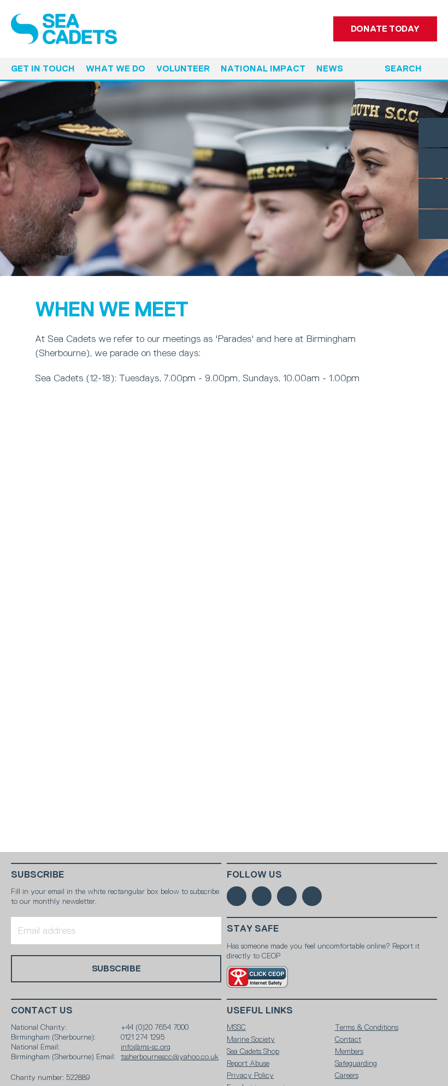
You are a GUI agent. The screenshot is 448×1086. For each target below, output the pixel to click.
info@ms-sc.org (145, 1046)
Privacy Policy (250, 1075)
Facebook (433, 132)
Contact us (42, 1010)
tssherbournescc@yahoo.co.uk (170, 1056)
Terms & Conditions (366, 1027)
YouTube (433, 224)
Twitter (433, 163)
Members (349, 1051)
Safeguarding (356, 1063)
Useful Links (260, 1010)
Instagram (433, 193)
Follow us (254, 874)
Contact (348, 1039)
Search (403, 68)
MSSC (236, 1027)
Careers (346, 1075)
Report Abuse (248, 1063)
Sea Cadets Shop (253, 1051)
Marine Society (251, 1039)
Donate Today (385, 28)
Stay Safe (253, 928)
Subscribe (37, 874)
